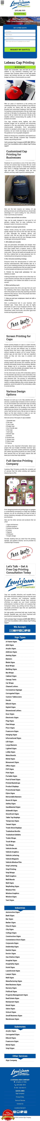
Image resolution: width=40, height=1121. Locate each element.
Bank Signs (10, 916)
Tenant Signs (11, 824)
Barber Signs (11, 922)
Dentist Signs (11, 950)
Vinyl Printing (11, 869)
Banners (9, 659)
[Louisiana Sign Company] (20, 1073)
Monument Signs (12, 762)
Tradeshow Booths (13, 831)
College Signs (11, 933)
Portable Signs (11, 776)
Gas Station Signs (13, 957)
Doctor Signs (11, 953)
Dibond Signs (11, 704)
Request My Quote (19, 49)
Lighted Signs (11, 748)
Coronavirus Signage (14, 690)
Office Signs (10, 766)
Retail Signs (10, 1005)
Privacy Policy (20, 1097)
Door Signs (10, 714)
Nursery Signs (11, 988)
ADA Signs (10, 645)
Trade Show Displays (14, 828)
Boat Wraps (10, 666)
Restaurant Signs (12, 1002)
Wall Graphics (11, 876)
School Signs (11, 1012)
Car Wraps (10, 683)
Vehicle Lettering (12, 855)
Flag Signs (10, 721)
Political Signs (11, 991)
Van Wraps (10, 845)
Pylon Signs (10, 793)
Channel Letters (12, 686)
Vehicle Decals (11, 848)
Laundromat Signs (13, 971)
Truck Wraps (10, 842)
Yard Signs (10, 900)
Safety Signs (11, 804)
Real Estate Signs (12, 998)
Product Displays (12, 786)
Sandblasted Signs (13, 807)
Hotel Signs (10, 967)
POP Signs (10, 769)
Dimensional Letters (13, 711)
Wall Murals (10, 879)
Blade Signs (10, 662)
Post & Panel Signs (13, 779)
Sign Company (11, 1060)
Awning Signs (11, 655)
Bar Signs (9, 919)
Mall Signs (10, 978)
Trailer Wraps (11, 838)
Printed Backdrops (13, 783)
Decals (8, 700)
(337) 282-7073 (20, 10)
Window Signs (11, 897)
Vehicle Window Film (14, 862)
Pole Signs (10, 773)
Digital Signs (11, 707)
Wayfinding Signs (12, 886)
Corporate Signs (12, 943)
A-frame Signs (11, 642)
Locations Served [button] (19, 1108)
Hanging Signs (11, 735)
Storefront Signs (12, 814)
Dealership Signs (12, 947)
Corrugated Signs (12, 693)
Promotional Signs (13, 790)
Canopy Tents (11, 680)
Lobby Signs (10, 752)
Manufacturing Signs (14, 981)
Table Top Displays (13, 817)
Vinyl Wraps (10, 873)
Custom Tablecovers (14, 697)
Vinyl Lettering (11, 866)
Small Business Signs (14, 1016)
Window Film (11, 890)
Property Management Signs (17, 995)
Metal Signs (10, 759)
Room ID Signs (11, 800)
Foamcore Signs (12, 731)
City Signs (10, 929)
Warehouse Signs (12, 1019)
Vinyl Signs (10, 1048)
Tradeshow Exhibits (13, 835)
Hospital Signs (11, 960)
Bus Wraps (10, 673)
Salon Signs (10, 1009)
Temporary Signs (12, 821)
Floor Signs (10, 728)
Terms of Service (20, 1100)
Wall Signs (10, 883)
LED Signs (9, 742)
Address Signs (11, 652)
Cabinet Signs (11, 676)
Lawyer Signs (11, 974)
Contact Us (20, 1104)
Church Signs (11, 926)
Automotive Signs (13, 912)
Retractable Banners (13, 797)
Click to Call (20, 13)
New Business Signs (13, 985)
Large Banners (11, 745)
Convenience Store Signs (15, 940)
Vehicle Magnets (12, 859)
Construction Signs (13, 936)
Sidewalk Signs (12, 811)
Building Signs (11, 669)
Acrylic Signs (11, 649)
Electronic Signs (12, 717)
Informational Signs (13, 738)
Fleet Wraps (10, 724)
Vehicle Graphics (12, 852)
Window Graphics (12, 893)
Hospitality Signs (12, 964)
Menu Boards (11, 755)
